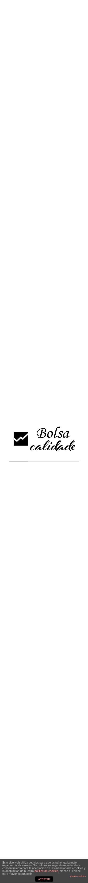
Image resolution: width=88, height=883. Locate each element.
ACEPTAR (44, 879)
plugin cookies (78, 876)
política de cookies (46, 871)
